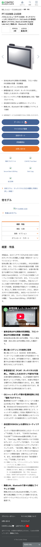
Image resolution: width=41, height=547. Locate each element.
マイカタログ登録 (20, 129)
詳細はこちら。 (14, 533)
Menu (36, 5)
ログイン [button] (23, 3)
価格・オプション (20, 233)
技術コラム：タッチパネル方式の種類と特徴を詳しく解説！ (21, 189)
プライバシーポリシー (8, 516)
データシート (19, 122)
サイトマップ (25, 521)
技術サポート (20, 135)
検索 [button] (31, 3)
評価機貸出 (20, 142)
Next (37, 56)
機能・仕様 (20, 229)
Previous (3, 56)
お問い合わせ (20, 149)
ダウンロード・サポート (20, 238)
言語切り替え (28, 544)
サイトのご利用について (28, 516)
